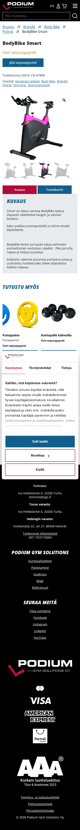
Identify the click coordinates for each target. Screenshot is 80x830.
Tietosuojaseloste (40, 804)
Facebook (40, 618)
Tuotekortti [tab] (54, 190)
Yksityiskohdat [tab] (40, 368)
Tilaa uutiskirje (40, 611)
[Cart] (64, 6)
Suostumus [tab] (13, 368)
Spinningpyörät (39, 85)
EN (52, 6)
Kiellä (40, 469)
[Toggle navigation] (75, 6)
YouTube (40, 638)
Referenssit (40, 588)
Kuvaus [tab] (20, 190)
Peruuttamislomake (40, 811)
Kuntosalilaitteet (40, 561)
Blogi (40, 581)
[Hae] (74, 15)
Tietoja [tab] (66, 368)
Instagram (40, 624)
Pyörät (8, 31)
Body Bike (52, 26)
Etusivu (8, 26)
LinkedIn (40, 631)
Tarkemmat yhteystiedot (40, 533)
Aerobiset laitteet (27, 81)
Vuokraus (40, 574)
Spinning (19, 85)
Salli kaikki (40, 441)
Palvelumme (40, 568)
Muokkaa (37, 455)
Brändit (29, 26)
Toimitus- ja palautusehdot (40, 797)
